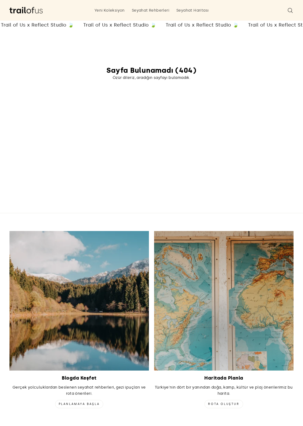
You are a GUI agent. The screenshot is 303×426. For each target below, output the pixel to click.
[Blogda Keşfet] (79, 301)
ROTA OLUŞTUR (223, 404)
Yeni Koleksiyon (109, 10)
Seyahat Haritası (192, 10)
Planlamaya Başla (79, 404)
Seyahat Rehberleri (150, 10)
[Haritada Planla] (224, 301)
